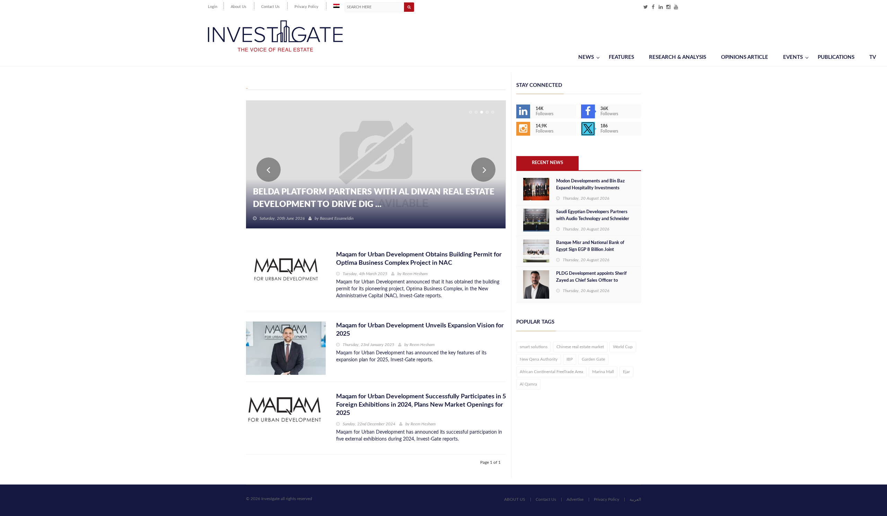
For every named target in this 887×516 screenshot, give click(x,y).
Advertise (575, 499)
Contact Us (270, 7)
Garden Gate (593, 359)
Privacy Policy (306, 7)
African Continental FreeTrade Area (551, 372)
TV (872, 57)
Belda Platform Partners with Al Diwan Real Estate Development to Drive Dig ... (373, 198)
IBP (570, 359)
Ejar (626, 372)
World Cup (623, 347)
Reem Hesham (415, 274)
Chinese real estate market (580, 347)
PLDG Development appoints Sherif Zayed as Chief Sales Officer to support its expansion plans (591, 280)
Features (621, 57)
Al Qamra (528, 384)
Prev (268, 169)
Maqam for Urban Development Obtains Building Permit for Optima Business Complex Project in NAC (419, 259)
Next (483, 169)
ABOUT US (514, 499)
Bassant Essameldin (336, 218)
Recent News (547, 163)
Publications (836, 57)
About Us (238, 7)
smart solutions (533, 347)
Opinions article (744, 57)
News (586, 57)
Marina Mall (603, 372)
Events (793, 57)
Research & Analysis (677, 57)
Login (212, 7)
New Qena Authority (538, 359)
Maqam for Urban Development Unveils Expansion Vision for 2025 (420, 330)
